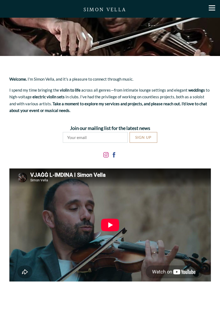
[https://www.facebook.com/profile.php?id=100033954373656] (114, 155)
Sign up (143, 137)
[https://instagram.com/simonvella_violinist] (106, 155)
